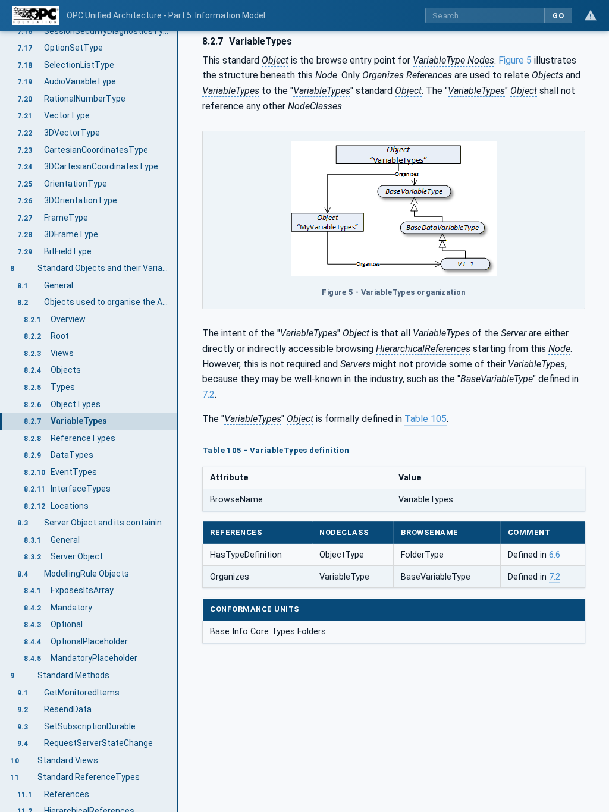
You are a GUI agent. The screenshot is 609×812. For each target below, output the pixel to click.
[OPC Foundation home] (35, 15)
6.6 (554, 555)
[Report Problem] (590, 15)
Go (558, 15)
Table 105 (425, 418)
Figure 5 (515, 60)
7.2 (208, 394)
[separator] (178, 421)
